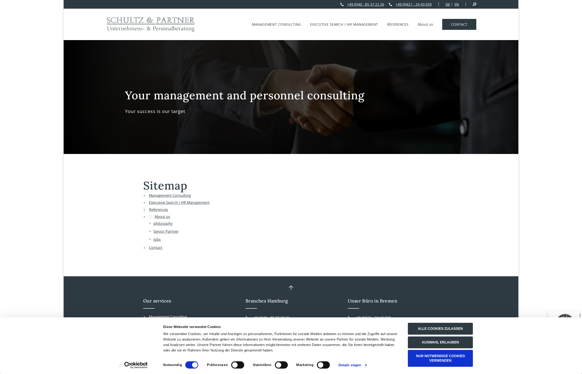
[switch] (237, 365)
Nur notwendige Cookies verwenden (440, 358)
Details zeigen (350, 365)
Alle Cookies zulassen (440, 328)
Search (474, 4)
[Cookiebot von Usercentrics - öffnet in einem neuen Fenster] (133, 365)
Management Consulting (168, 316)
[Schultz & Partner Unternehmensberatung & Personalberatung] (151, 24)
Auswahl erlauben (440, 342)
